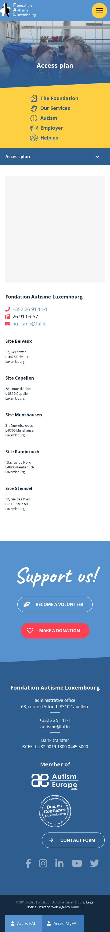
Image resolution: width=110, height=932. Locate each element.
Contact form (77, 840)
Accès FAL (26, 923)
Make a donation (59, 631)
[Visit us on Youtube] (77, 863)
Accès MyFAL (66, 923)
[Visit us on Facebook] (28, 863)
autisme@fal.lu (30, 323)
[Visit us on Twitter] (94, 863)
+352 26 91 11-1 (30, 309)
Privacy (44, 907)
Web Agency (60, 907)
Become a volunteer (59, 604)
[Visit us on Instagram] (43, 863)
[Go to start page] (18, 11)
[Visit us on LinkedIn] (59, 863)
